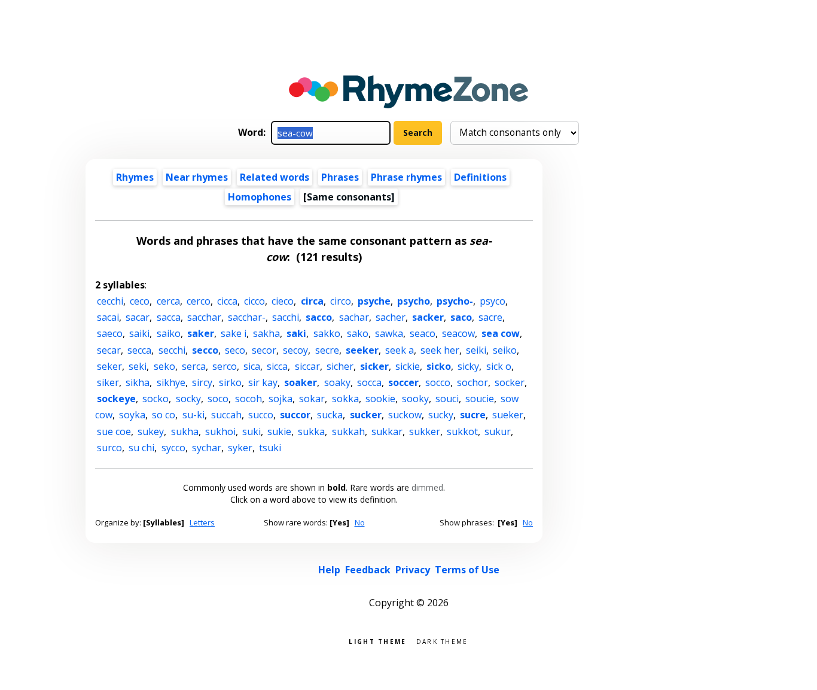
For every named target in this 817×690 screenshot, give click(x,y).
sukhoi (220, 431)
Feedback (368, 569)
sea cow (500, 333)
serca (194, 366)
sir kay (263, 382)
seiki (476, 350)
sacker (428, 317)
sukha (185, 431)
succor (295, 414)
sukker (424, 431)
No (360, 522)
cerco (199, 301)
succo (260, 414)
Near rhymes (197, 177)
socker (510, 382)
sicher (340, 366)
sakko (326, 333)
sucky (440, 414)
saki (296, 333)
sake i (233, 333)
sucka (330, 414)
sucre (473, 414)
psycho (413, 301)
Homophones (259, 196)
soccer (403, 382)
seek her (439, 350)
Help (329, 569)
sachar (354, 317)
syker (240, 447)
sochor (472, 382)
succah (226, 414)
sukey (151, 431)
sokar (312, 398)
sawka (389, 333)
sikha (138, 382)
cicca (227, 301)
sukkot (462, 431)
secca (139, 350)
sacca (169, 317)
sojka (280, 398)
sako (357, 333)
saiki (139, 333)
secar (109, 350)
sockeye (116, 398)
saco (461, 317)
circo (340, 301)
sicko (438, 366)
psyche (374, 301)
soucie (479, 398)
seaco (422, 333)
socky (188, 398)
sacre (490, 317)
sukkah (348, 431)
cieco (283, 301)
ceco (140, 301)
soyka (132, 414)
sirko (230, 382)
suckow (405, 414)
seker (109, 366)
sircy (202, 382)
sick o (498, 366)
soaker (300, 382)
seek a (399, 350)
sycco (173, 447)
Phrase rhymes (406, 177)
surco (109, 447)
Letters (202, 522)
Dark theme (442, 640)
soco (218, 398)
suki (251, 431)
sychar (206, 447)
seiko (505, 350)
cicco (254, 301)
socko (155, 398)
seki (138, 366)
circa (312, 301)
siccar (307, 366)
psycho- (455, 301)
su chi (141, 447)
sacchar (204, 317)
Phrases (340, 177)
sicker (374, 366)
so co (163, 414)
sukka (311, 431)
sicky (468, 366)
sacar (138, 317)
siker (108, 382)
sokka (345, 398)
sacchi (285, 317)
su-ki (193, 414)
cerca (168, 301)
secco (205, 350)
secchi (171, 350)
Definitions (480, 177)
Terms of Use (467, 569)
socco (437, 382)
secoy (295, 350)
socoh (248, 398)
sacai (108, 317)
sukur (497, 431)
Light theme (377, 640)
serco (224, 366)
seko (164, 366)
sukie (279, 431)
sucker (366, 414)
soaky (337, 382)
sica (251, 366)
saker (200, 333)
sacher (391, 317)
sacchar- (247, 317)
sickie (407, 366)
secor (264, 350)
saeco (110, 333)
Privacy (412, 569)
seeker (362, 350)
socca (369, 382)
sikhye (171, 382)
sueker (507, 414)
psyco (492, 301)
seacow (458, 333)
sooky (415, 398)
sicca (277, 366)
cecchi (110, 301)
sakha (266, 333)
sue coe (114, 431)
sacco (319, 317)
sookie (380, 398)
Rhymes (135, 177)
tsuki (270, 447)
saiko (169, 333)
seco (235, 350)
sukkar (387, 431)
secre (327, 350)
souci (447, 398)
